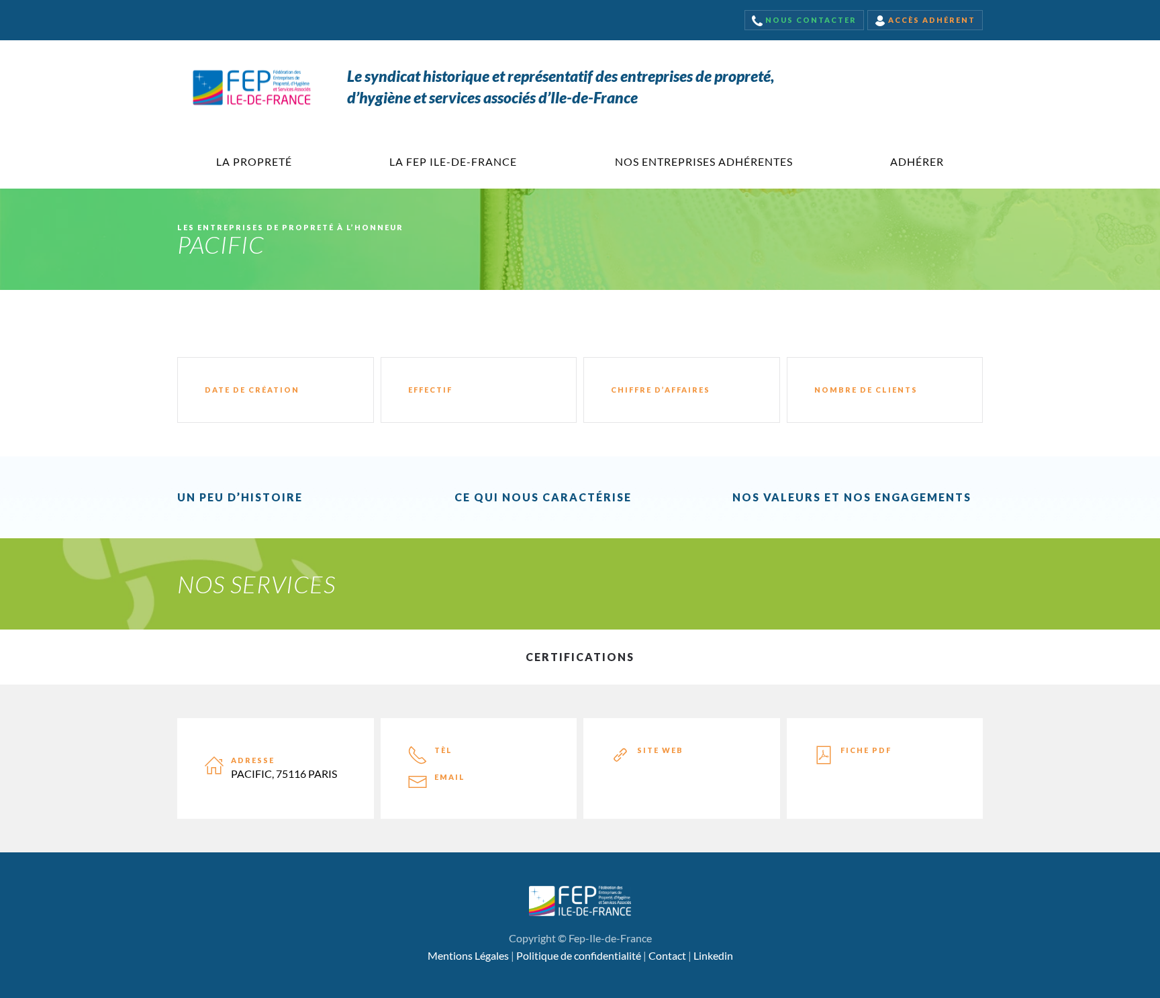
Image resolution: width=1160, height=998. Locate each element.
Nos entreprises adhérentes (704, 161)
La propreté (254, 161)
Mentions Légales (468, 955)
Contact (667, 955)
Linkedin (713, 955)
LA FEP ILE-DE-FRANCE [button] (453, 161)
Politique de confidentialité (578, 955)
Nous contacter (810, 19)
